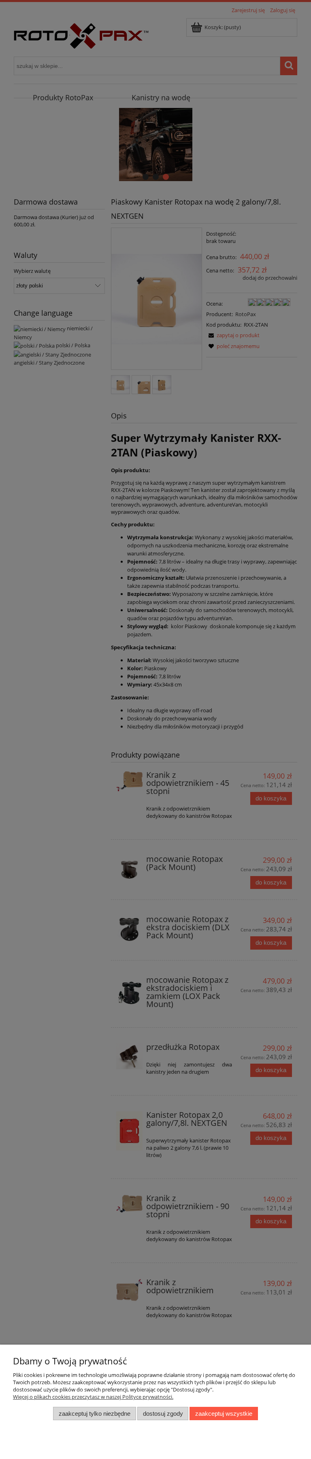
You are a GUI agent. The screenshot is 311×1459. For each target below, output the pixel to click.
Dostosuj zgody (163, 1413)
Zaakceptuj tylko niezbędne (94, 1413)
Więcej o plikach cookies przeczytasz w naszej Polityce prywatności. (93, 1396)
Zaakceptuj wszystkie (223, 1413)
